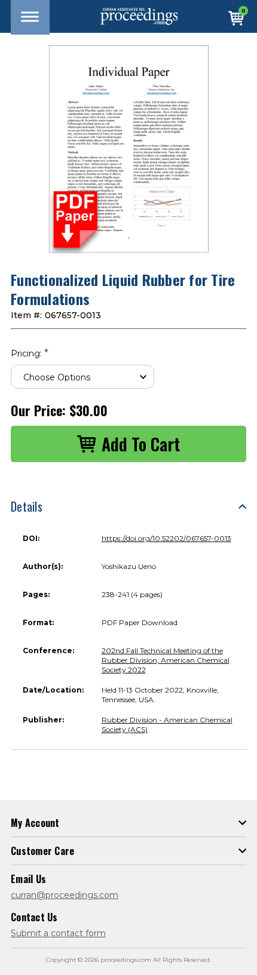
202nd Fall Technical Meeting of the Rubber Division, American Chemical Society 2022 (166, 660)
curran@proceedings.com (64, 895)
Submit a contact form (58, 933)
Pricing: (29, 353)
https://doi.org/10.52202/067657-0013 (166, 538)
